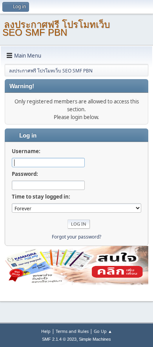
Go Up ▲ (103, 331)
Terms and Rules (72, 331)
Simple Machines (95, 339)
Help (46, 331)
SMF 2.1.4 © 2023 (59, 339)
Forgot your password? (76, 236)
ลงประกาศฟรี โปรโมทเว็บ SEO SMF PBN (56, 28)
